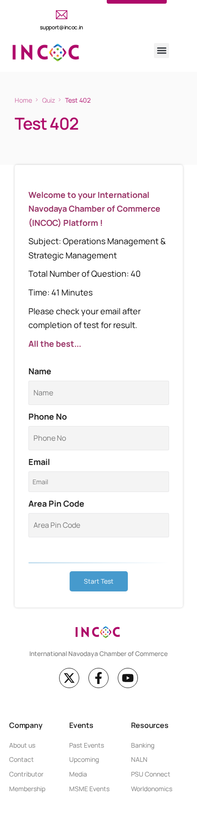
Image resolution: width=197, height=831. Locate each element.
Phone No (47, 416)
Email (39, 461)
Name (39, 371)
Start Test (99, 581)
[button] (161, 50)
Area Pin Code (56, 503)
